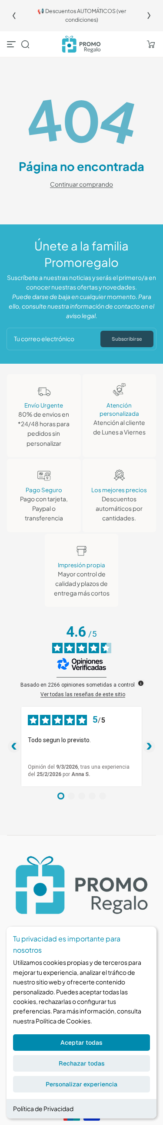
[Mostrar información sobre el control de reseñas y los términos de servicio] (140, 683)
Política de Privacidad (43, 1108)
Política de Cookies (63, 1021)
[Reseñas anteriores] (14, 746)
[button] (25, 44)
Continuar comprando (81, 184)
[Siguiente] (149, 16)
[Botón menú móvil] (12, 44)
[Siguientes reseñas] (149, 746)
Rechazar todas (82, 1063)
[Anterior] (14, 16)
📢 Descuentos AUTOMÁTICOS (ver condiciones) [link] (81, 15)
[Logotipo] (81, 44)
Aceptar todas (81, 1042)
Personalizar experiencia (81, 1084)
